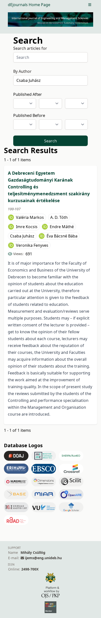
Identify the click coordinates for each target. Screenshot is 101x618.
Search (50, 141)
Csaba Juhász (22, 236)
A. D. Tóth (59, 217)
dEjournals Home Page (29, 4)
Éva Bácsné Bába (62, 236)
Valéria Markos (30, 217)
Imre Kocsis (27, 226)
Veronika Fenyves (32, 245)
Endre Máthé (62, 226)
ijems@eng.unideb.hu (43, 558)
